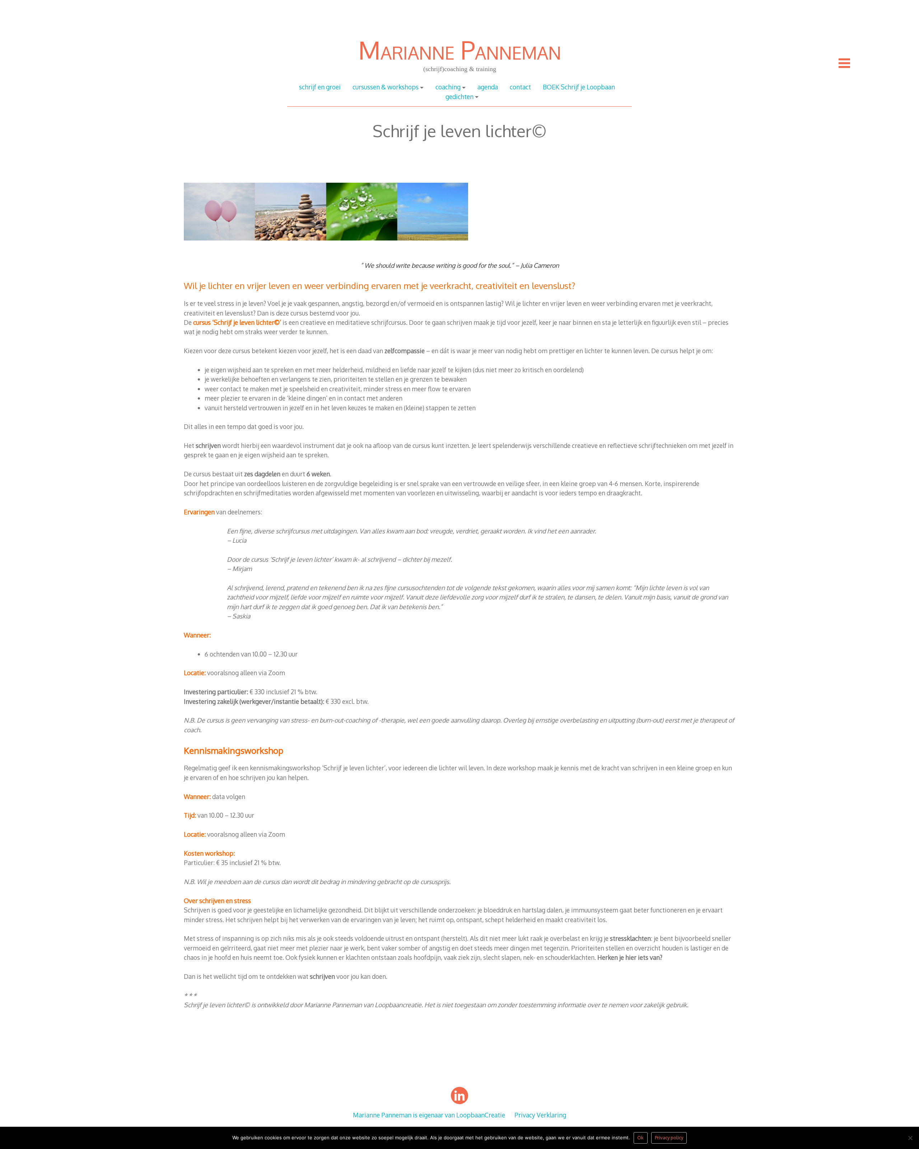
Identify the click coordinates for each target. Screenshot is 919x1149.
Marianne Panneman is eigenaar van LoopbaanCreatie (429, 1115)
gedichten (459, 97)
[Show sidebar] (844, 63)
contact (520, 87)
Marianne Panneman (459, 50)
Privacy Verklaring (540, 1115)
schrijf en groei (320, 87)
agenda (487, 87)
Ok (640, 1137)
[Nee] (910, 1140)
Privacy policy (669, 1137)
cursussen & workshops (386, 87)
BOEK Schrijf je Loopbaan (579, 87)
